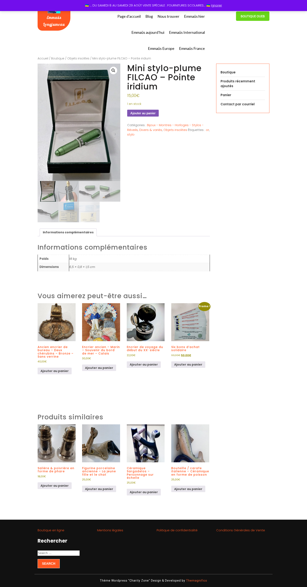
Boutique (57, 58)
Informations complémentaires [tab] (68, 232)
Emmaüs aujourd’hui (147, 32)
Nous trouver (168, 16)
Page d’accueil (129, 16)
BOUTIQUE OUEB (253, 16)
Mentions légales (110, 530)
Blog (149, 16)
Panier (226, 95)
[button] (113, 70)
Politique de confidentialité (177, 530)
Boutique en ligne (51, 530)
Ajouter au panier (143, 113)
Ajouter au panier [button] (55, 371)
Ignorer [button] (216, 5)
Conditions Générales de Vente (240, 530)
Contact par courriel (238, 104)
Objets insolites (78, 58)
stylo (130, 134)
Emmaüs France (192, 48)
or (207, 130)
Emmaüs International (187, 32)
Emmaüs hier (194, 16)
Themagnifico (196, 580)
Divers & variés (150, 130)
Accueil (43, 58)
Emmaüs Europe (161, 48)
